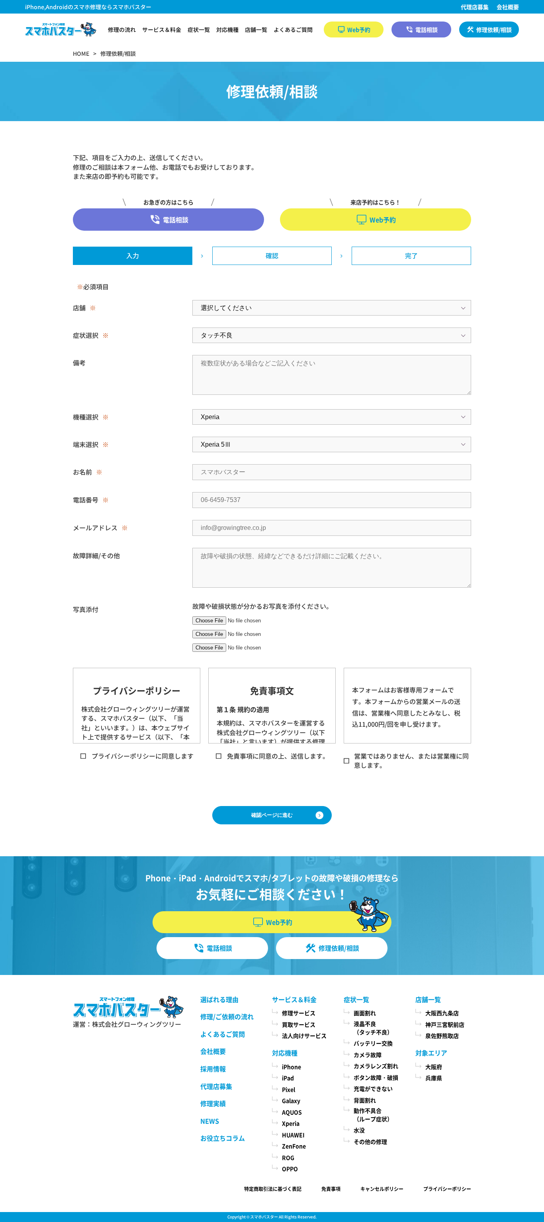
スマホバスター (264, 1217)
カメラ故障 (368, 1055)
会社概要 (508, 7)
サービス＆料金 (161, 29)
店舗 (79, 307)
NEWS (209, 1121)
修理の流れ (122, 29)
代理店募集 (475, 7)
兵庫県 (433, 1078)
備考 (79, 362)
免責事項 (330, 1188)
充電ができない (373, 1089)
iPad (288, 1078)
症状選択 (85, 335)
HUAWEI (293, 1135)
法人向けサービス (304, 1036)
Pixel (288, 1089)
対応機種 (227, 29)
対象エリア (431, 1052)
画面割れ (365, 1013)
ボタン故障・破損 (376, 1077)
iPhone (291, 1067)
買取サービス (298, 1024)
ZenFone (294, 1146)
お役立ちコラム (222, 1138)
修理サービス (298, 1013)
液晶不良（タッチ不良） (373, 1028)
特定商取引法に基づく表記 (272, 1188)
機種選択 (85, 417)
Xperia (290, 1123)
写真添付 (85, 609)
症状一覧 (199, 29)
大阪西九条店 (442, 1013)
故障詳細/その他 (96, 555)
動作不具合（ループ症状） (373, 1114)
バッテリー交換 (373, 1043)
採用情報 (213, 1068)
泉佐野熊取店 (442, 1036)
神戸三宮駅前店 (444, 1024)
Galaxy (291, 1100)
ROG (288, 1157)
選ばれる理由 (219, 999)
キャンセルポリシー (381, 1188)
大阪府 (433, 1067)
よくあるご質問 (293, 29)
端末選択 (85, 444)
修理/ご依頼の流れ (227, 1016)
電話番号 (85, 499)
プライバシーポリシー (447, 1188)
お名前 (82, 472)
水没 (359, 1130)
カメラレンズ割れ (376, 1066)
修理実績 (213, 1103)
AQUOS (292, 1112)
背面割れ (365, 1100)
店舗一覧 (256, 29)
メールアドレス (95, 527)
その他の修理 (370, 1142)
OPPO (290, 1169)
